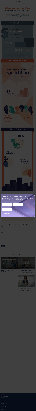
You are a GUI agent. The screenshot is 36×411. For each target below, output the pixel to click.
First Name (4, 202)
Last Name (15, 202)
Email (3, 207)
